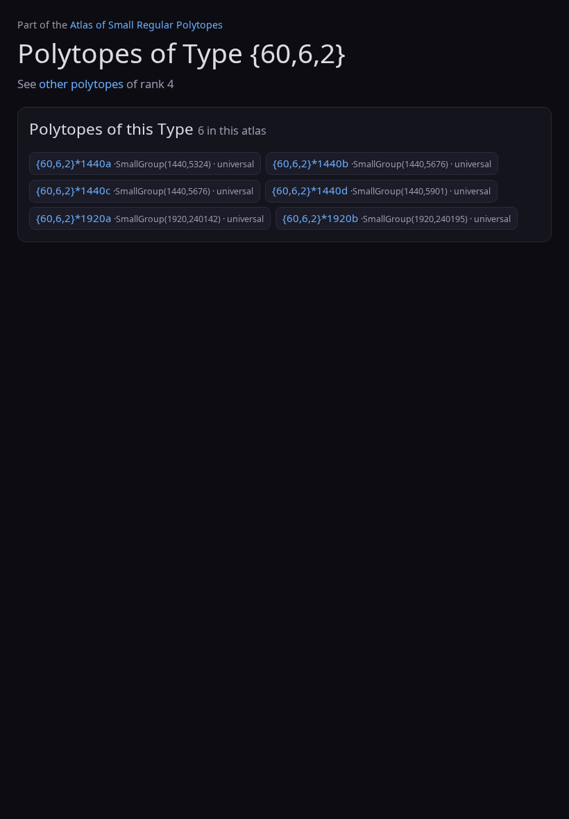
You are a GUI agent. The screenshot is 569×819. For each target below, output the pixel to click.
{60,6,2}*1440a (145, 163)
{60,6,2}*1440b (382, 163)
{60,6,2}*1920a (150, 218)
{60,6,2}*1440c (144, 190)
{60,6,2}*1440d (381, 190)
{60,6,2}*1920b (396, 218)
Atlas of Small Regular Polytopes (146, 24)
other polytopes (81, 84)
